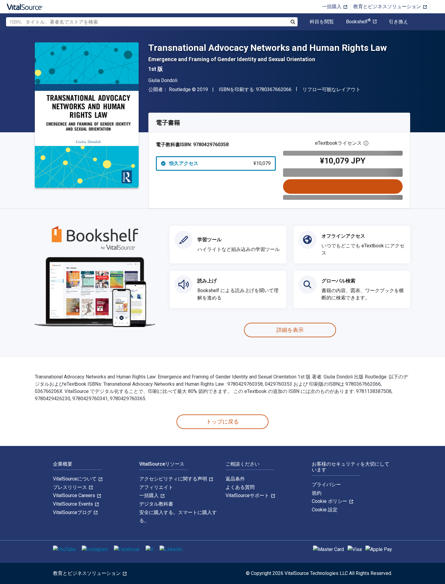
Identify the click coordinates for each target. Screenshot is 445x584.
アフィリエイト (156, 487)
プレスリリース (70, 487)
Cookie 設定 (325, 510)
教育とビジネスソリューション (387, 6)
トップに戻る (222, 421)
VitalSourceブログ (73, 512)
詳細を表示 (290, 330)
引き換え (398, 21)
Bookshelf (358, 21)
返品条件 (235, 479)
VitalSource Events (73, 504)
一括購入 (332, 6)
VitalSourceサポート (248, 495)
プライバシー (326, 484)
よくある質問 (240, 487)
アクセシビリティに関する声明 (173, 479)
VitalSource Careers (74, 495)
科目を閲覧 (322, 21)
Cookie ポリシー (330, 501)
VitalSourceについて (75, 479)
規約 (316, 493)
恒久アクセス (220, 163)
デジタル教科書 (156, 504)
